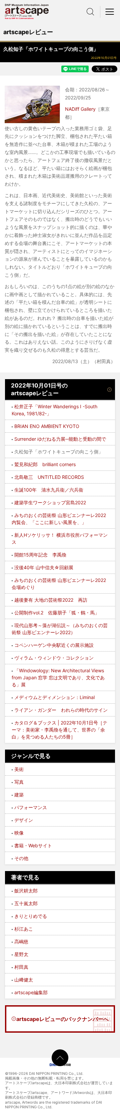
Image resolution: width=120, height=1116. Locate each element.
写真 (19, 782)
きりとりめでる (30, 916)
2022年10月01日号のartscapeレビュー (39, 389)
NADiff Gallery (80, 109)
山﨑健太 (23, 979)
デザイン (23, 820)
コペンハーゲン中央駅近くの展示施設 (54, 645)
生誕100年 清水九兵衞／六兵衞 (48, 490)
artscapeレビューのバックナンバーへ (62, 1019)
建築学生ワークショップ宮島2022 (50, 502)
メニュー (110, 11)
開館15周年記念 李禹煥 (41, 554)
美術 (19, 769)
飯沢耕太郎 (26, 890)
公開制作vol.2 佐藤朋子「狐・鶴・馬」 (56, 612)
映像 (19, 833)
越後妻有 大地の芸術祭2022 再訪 (50, 600)
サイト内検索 (90, 11)
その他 (21, 858)
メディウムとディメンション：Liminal (55, 697)
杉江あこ (23, 929)
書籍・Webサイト (33, 845)
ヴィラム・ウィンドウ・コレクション (54, 658)
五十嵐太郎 (26, 903)
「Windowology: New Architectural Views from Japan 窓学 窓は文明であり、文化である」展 (58, 677)
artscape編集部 (31, 992)
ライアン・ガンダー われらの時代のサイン (61, 710)
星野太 (21, 954)
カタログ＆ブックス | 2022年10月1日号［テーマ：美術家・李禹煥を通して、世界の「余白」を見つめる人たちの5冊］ (59, 730)
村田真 (21, 967)
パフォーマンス (30, 807)
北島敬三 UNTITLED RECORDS (49, 477)
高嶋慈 (21, 941)
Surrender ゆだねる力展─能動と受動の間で (60, 439)
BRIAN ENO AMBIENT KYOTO (46, 426)
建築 (19, 794)
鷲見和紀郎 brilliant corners (45, 464)
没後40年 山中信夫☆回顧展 (43, 567)
